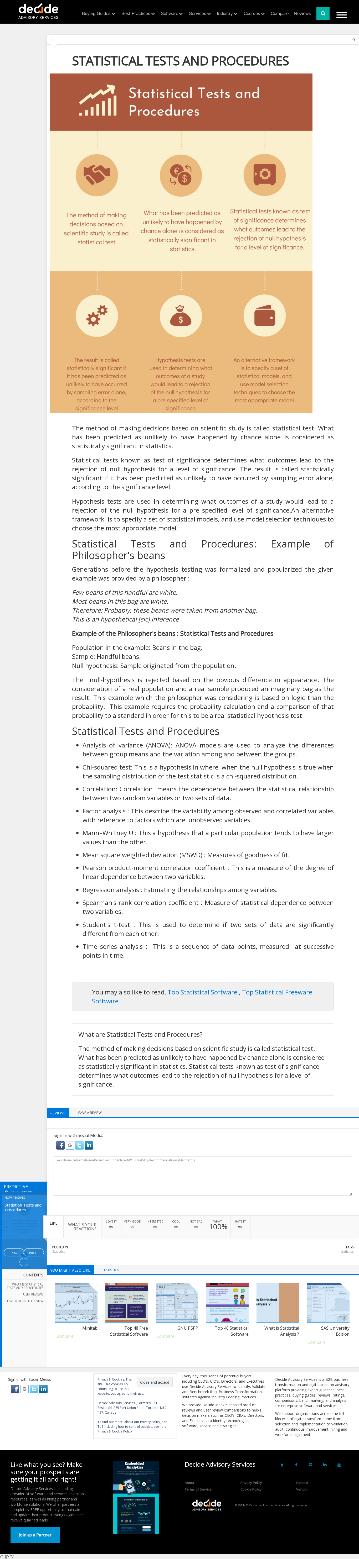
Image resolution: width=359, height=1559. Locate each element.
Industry (225, 13)
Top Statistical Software (203, 992)
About (189, 1482)
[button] (61, 1145)
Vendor (302, 1489)
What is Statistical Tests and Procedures (25, 1286)
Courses (252, 13)
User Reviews (33, 1294)
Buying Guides (96, 13)
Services (197, 13)
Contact (302, 1482)
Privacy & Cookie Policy (115, 1431)
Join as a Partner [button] (35, 1535)
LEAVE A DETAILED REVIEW (24, 1301)
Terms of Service (198, 1489)
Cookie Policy (250, 1489)
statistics (347, 1251)
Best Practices (135, 13)
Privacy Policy (251, 1482)
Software (169, 13)
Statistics (58, 1251)
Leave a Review (89, 1112)
